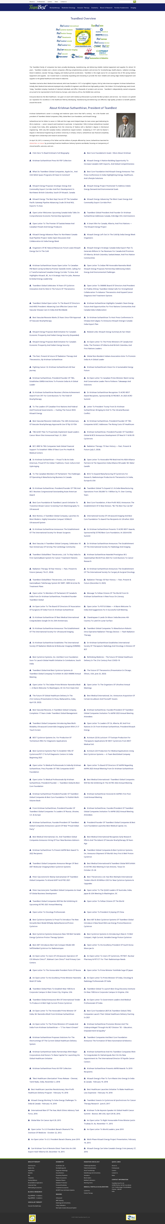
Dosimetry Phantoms (61, 1175)
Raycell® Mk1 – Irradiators (35, 1198)
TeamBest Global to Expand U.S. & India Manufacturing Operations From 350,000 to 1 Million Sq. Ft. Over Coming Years (108, 491)
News (56, 1)
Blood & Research (106, 8)
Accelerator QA (60, 1165)
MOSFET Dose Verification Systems (65, 1190)
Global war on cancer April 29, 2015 (46, 1120)
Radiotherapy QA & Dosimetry (92, 1173)
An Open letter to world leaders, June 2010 (105, 1129)
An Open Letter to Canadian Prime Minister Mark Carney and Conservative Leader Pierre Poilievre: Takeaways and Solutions (109, 381)
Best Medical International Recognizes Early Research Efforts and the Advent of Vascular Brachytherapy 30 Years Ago (108, 840)
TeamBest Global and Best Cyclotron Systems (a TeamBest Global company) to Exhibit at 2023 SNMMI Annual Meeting (55, 673)
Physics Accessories (61, 1178)
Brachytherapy (55, 8)
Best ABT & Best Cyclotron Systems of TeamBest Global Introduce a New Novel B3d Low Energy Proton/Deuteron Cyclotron (108, 922)
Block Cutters (87, 1178)
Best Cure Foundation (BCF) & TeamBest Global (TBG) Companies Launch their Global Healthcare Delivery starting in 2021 (109, 1014)
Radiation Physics (60, 1180)
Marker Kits (31, 1168)
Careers (50, 1)
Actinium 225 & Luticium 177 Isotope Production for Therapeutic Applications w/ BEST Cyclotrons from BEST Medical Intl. (107, 740)
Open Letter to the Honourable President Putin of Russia (56, 970)
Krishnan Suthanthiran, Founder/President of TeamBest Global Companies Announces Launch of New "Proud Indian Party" (54, 825)
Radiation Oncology (68, 8)
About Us (32, 1)
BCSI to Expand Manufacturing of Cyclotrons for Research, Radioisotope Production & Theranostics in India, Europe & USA (108, 477)
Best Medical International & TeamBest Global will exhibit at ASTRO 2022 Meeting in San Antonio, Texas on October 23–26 (109, 866)
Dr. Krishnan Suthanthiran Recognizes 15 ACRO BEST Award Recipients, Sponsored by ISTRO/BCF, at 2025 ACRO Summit (108, 395)
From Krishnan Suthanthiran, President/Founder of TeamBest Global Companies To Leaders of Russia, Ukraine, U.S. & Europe (54, 811)
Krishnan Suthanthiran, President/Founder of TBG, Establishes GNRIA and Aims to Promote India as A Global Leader (54, 381)
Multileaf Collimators (89, 1180)
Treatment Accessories (62, 1187)
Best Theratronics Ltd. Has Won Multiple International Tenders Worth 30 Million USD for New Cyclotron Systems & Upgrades (109, 880)
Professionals (41, 1)
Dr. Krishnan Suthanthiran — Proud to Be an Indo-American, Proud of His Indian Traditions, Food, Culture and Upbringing (55, 462)
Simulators (87, 1175)
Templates (31, 1178)
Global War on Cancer (37, 143)
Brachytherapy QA (61, 1168)
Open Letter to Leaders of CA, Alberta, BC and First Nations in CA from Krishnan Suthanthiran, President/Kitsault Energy (109, 726)
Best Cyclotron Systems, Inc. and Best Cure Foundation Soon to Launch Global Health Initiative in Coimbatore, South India (55, 660)
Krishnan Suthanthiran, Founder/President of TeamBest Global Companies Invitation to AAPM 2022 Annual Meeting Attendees (108, 811)
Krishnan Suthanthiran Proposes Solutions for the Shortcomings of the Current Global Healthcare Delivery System (53, 1040)
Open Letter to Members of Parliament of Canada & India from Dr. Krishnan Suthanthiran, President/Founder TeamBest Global (53, 596)
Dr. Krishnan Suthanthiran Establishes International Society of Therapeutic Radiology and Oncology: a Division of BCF (109, 645)
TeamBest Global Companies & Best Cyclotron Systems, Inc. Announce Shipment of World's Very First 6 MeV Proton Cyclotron (108, 853)
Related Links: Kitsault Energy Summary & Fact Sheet (109, 332)
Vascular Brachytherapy (34, 1206)
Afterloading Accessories (35, 1187)
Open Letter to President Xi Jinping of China (105, 912)
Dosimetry (94, 8)
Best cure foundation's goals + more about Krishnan (109, 153)
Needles (30, 1173)
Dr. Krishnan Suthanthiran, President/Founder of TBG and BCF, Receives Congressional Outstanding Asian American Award (55, 491)
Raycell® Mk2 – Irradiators (35, 1195)
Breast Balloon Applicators (35, 1183)
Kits (29, 1175)
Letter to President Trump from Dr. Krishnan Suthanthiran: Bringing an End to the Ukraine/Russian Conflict (106, 409)
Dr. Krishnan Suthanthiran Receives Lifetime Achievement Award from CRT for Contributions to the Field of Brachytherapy (55, 395)
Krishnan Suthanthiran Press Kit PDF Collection (51, 160)
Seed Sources (31, 1165)
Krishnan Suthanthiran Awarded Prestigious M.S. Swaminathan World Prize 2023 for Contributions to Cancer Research (108, 557)
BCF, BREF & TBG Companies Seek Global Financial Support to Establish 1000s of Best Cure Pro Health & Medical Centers (52, 449)
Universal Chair (32, 1185)
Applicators (31, 1170)
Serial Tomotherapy (89, 1170)
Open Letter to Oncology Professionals (48, 912)
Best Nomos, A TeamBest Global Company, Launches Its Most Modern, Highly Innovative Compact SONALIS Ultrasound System (54, 519)
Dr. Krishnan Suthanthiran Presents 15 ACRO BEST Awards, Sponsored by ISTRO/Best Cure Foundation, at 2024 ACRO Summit (109, 532)
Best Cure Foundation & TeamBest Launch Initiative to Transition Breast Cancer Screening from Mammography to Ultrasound (54, 505)
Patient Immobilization (90, 1168)
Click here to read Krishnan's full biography (50, 153)
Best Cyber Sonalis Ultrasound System (66, 1208)
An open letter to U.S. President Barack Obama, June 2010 (55, 1139)
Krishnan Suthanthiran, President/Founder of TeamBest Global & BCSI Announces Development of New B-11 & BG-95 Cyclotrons (109, 435)
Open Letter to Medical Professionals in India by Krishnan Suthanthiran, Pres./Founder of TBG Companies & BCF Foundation (55, 768)
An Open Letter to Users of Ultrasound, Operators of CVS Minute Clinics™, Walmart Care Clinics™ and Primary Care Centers (55, 959)
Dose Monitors (60, 1173)
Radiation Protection (61, 1183)
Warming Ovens (88, 1183)
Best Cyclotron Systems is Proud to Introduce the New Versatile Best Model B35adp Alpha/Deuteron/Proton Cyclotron (54, 922)
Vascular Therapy (83, 8)
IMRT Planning (59, 1200)
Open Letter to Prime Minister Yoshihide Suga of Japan (110, 970)
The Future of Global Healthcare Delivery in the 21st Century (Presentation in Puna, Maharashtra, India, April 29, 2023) (53, 698)
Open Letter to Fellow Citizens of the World (105, 901)
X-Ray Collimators (61, 1205)
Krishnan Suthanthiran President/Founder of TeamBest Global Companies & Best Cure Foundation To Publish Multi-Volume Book (54, 797)
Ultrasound (59, 1198)
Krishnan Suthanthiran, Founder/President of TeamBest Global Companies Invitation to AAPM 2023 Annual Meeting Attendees (108, 713)
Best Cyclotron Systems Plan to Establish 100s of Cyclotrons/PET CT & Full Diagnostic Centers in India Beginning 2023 (51, 754)
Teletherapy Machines (90, 1165)
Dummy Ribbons (32, 1180)
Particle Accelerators (121, 8)
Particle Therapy (88, 1193)
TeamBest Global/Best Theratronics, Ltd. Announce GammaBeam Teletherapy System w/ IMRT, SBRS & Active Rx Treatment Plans (55, 583)
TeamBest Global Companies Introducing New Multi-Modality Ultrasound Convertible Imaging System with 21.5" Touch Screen (54, 726)
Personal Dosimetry (61, 1185)
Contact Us (64, 1)
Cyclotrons (87, 1190)
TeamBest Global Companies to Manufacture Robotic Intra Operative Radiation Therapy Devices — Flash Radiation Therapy (109, 631)
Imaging (133, 8)
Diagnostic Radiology (61, 1170)
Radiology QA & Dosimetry (63, 1203)
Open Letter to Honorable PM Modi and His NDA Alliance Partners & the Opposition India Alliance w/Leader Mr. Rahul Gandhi (109, 462)
